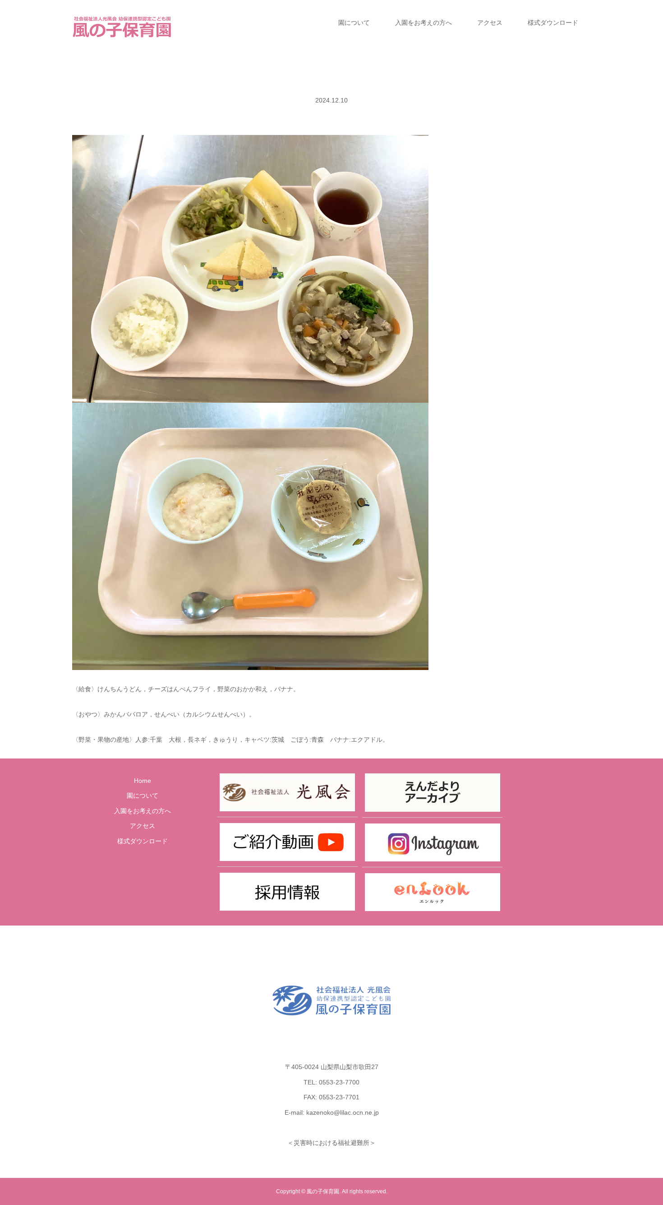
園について (354, 22)
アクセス (489, 22)
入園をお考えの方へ (423, 22)
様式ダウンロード (553, 22)
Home (142, 780)
